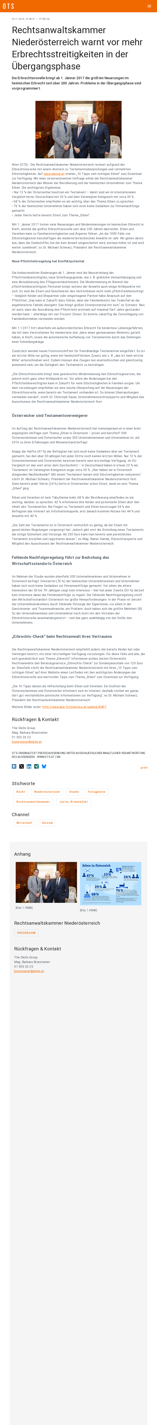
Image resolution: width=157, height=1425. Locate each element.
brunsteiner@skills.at (27, 742)
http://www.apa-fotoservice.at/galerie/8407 (74, 707)
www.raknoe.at (54, 174)
